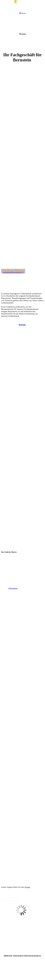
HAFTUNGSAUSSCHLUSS (32, 956)
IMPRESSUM (8, 956)
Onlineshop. (13, 588)
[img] (22, 33)
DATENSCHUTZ (18, 956)
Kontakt (27, 887)
